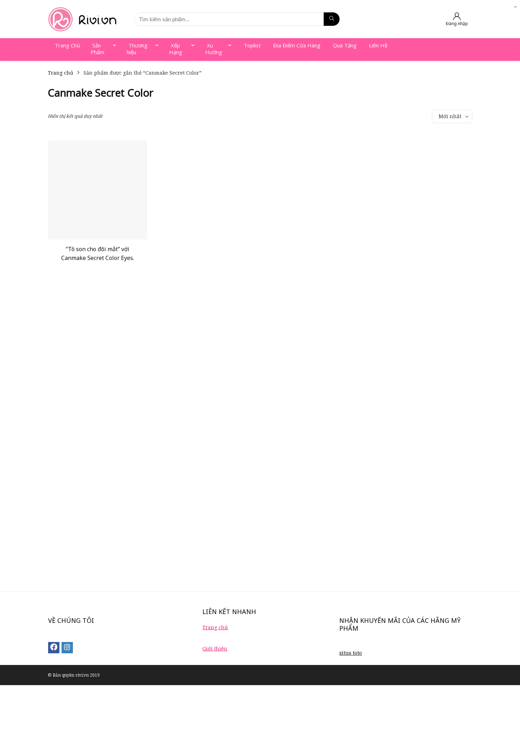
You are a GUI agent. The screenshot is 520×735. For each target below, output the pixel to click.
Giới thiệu (214, 648)
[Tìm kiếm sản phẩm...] (332, 19)
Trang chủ (60, 72)
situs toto (350, 652)
